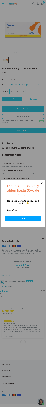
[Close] (42, 182)
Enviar (23, 218)
